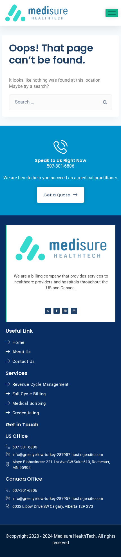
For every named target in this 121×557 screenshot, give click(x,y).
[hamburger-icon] (112, 13)
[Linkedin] (65, 311)
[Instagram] (74, 311)
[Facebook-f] (56, 311)
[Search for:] (60, 102)
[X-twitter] (48, 311)
